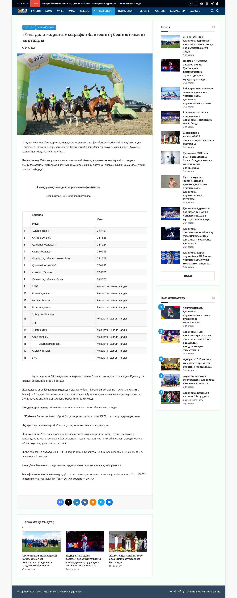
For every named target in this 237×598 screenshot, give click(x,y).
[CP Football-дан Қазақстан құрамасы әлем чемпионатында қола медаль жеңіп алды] (41, 541)
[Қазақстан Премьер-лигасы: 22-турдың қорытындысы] (170, 397)
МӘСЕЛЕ (145, 11)
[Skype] (101, 502)
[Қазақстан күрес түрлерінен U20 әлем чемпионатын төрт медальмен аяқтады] (170, 257)
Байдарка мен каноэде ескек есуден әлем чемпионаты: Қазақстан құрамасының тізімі (198, 96)
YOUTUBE (159, 11)
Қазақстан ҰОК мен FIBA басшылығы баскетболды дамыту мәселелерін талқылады (197, 160)
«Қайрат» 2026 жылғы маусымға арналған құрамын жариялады (197, 363)
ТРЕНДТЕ (29, 27)
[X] (68, 502)
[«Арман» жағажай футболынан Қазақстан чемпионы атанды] (170, 380)
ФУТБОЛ (36, 11)
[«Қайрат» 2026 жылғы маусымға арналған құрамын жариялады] (170, 364)
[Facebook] (60, 502)
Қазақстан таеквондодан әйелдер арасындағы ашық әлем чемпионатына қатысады (198, 236)
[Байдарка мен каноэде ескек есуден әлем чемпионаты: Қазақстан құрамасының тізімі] (170, 93)
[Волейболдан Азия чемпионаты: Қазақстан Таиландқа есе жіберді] (170, 117)
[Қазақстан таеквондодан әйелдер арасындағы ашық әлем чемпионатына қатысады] (170, 233)
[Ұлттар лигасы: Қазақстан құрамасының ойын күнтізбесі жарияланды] (170, 312)
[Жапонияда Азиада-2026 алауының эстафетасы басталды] (128, 541)
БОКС (48, 11)
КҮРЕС (60, 11)
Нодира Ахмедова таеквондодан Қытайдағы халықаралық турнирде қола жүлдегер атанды (83, 560)
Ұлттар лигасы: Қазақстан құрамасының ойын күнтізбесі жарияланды (196, 315)
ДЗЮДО (84, 11)
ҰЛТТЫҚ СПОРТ (103, 11)
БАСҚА (194, 11)
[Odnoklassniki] (93, 502)
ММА (72, 11)
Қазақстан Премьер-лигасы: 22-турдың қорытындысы (196, 396)
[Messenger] (109, 502)
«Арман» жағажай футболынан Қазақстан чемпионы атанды (199, 379)
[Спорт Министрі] (22, 11)
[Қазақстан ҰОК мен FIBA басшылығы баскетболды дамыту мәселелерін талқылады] (170, 157)
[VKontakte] (84, 502)
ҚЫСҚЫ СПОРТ (126, 11)
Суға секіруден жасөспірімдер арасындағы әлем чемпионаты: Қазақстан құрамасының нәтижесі (195, 188)
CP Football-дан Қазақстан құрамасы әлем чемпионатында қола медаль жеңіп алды (39, 560)
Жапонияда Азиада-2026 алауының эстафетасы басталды (126, 559)
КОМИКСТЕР (177, 11)
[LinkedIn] (76, 502)
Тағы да (188, 276)
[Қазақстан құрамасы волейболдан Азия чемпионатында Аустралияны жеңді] (170, 213)
